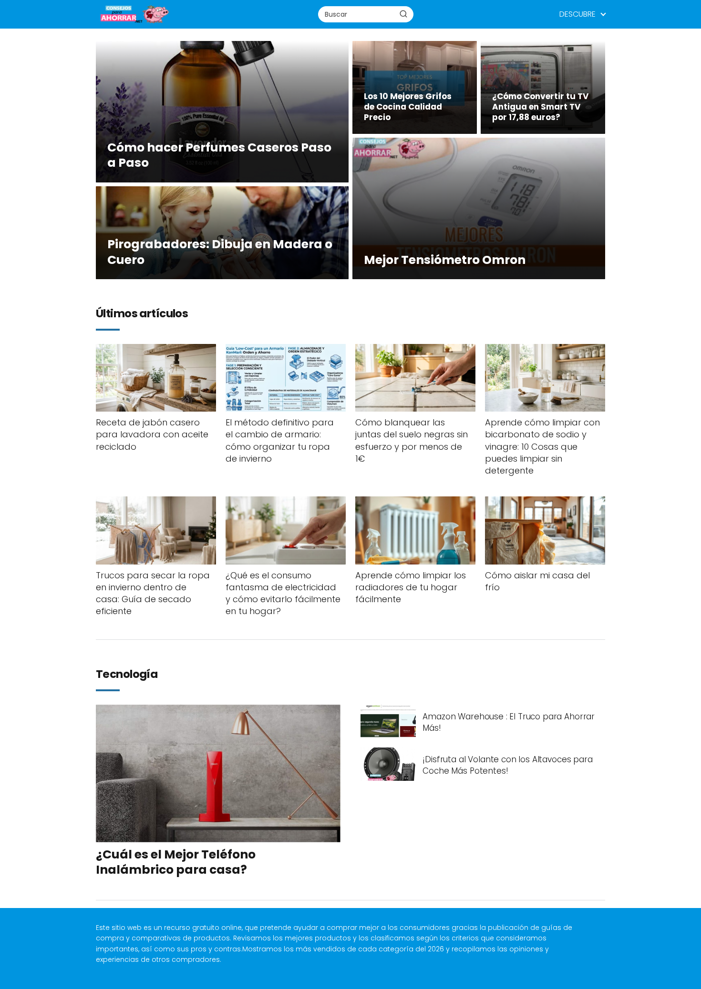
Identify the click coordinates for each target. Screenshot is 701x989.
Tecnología (126, 674)
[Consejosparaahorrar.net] (134, 14)
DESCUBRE (577, 14)
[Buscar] (403, 13)
